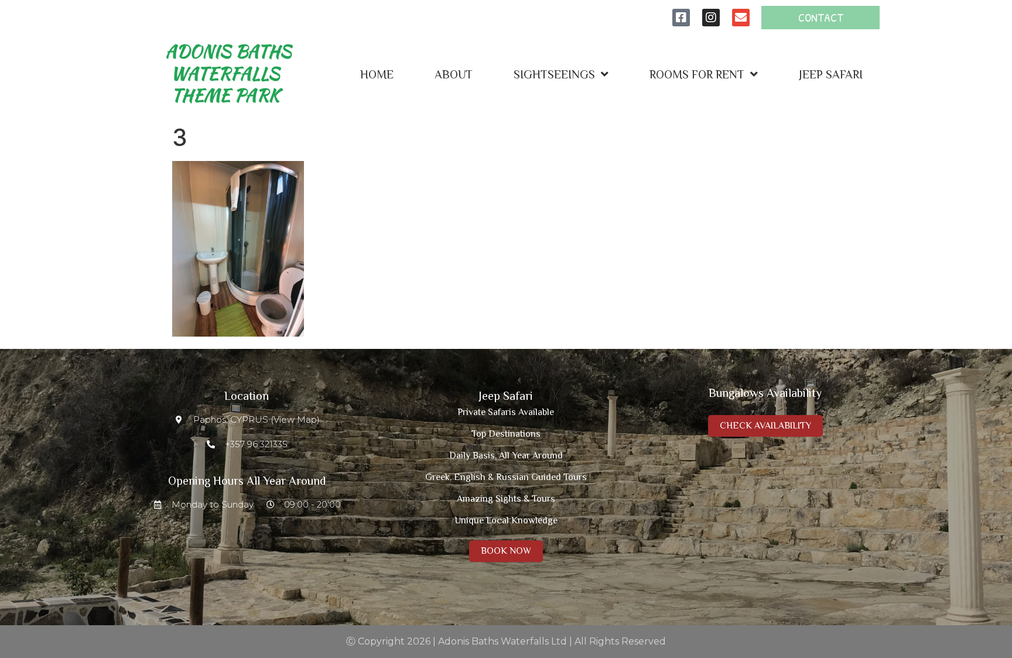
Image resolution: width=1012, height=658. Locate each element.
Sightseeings (554, 74)
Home (377, 74)
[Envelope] (741, 17)
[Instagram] (711, 17)
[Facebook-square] (681, 17)
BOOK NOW (506, 551)
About (454, 74)
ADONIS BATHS (229, 73)
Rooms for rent (696, 74)
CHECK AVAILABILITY (765, 425)
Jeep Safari (831, 74)
